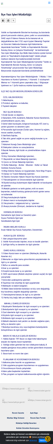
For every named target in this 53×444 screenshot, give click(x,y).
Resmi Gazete (18, 413)
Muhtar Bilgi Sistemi (15, 418)
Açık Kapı (34, 413)
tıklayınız (33, 440)
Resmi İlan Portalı (37, 418)
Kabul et (43, 440)
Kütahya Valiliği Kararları (26, 423)
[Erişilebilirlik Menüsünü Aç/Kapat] (48, 439)
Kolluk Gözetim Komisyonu (27, 428)
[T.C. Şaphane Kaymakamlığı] (12, 3)
